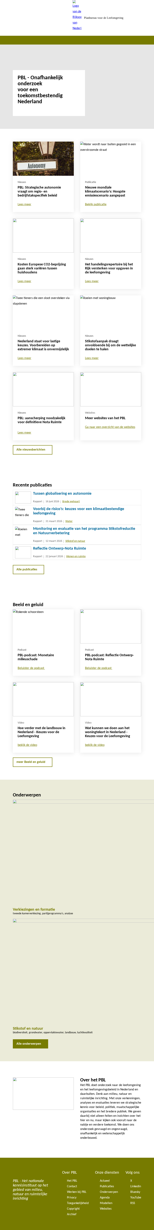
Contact (72, 1186)
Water (69, 521)
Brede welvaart (71, 501)
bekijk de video (27, 745)
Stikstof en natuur (75, 541)
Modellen (106, 1203)
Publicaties (107, 1186)
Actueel (105, 1180)
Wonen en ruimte (76, 556)
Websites (105, 1208)
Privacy (71, 1197)
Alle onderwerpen (28, 1043)
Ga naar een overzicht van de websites (110, 427)
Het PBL (72, 1180)
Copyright (73, 1208)
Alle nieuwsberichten (30, 449)
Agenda (105, 1197)
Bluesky (135, 1192)
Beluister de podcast (31, 668)
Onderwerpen (109, 1192)
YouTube (135, 1197)
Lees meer (24, 204)
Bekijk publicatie (95, 204)
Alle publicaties (26, 569)
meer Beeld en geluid (30, 762)
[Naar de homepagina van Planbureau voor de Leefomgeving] (77, 18)
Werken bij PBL (76, 1192)
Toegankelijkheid (78, 1203)
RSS (132, 1203)
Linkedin (135, 1186)
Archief (71, 1214)
